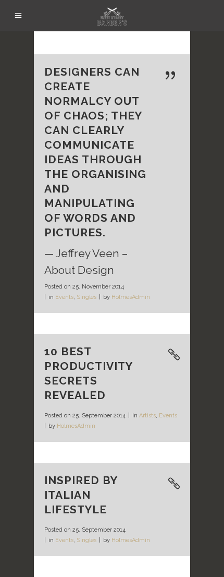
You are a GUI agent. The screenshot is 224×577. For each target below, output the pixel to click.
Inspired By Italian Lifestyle (80, 495)
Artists (147, 415)
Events (64, 297)
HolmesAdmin (130, 297)
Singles (86, 297)
